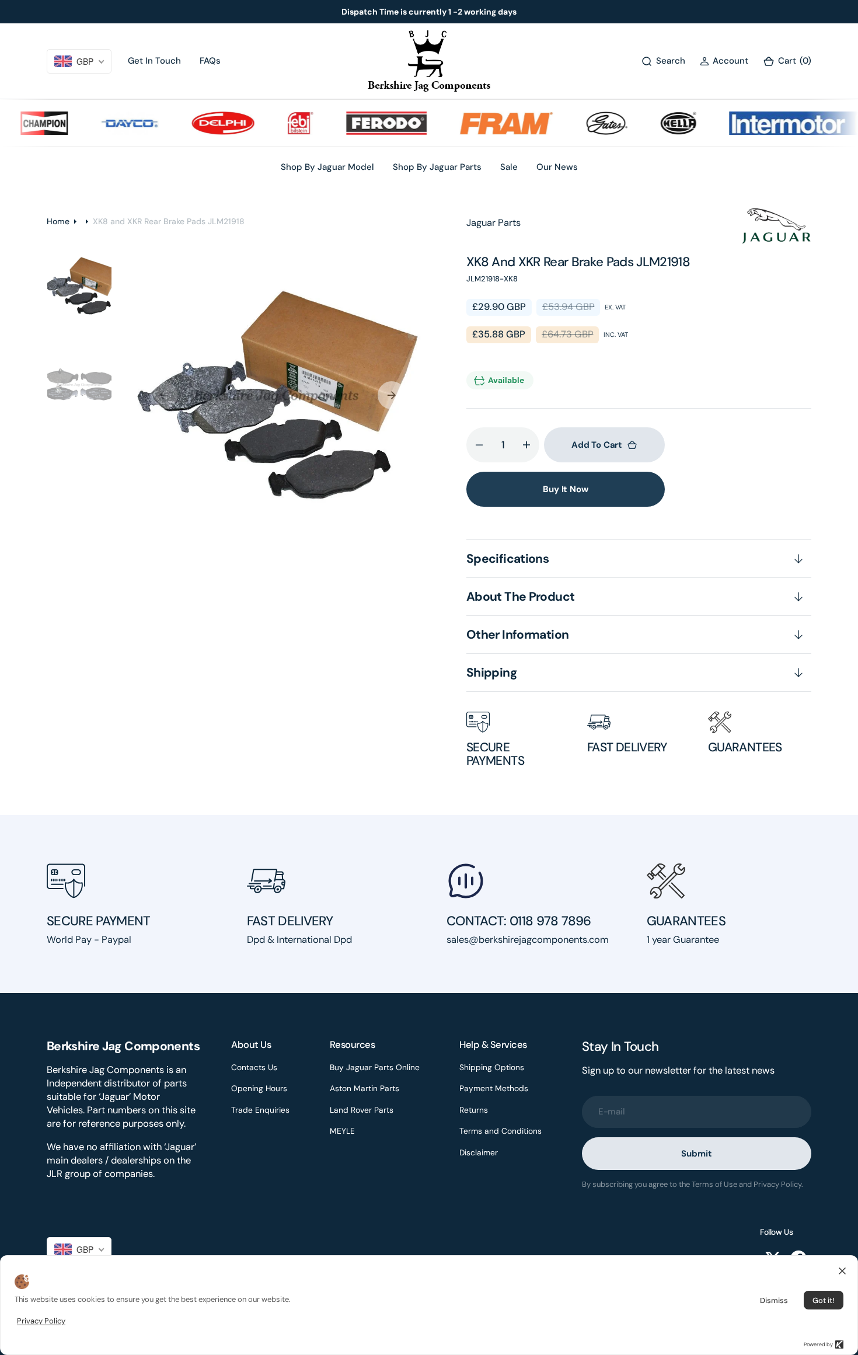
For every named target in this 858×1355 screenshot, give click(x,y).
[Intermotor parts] (783, 123)
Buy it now (565, 489)
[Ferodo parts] (366, 123)
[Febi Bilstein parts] (280, 123)
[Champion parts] (24, 123)
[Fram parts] (486, 123)
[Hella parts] (658, 123)
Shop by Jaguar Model (327, 167)
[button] (724, 61)
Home (58, 221)
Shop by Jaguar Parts (437, 167)
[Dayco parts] (110, 123)
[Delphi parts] (203, 123)
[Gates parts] (587, 123)
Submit (696, 1153)
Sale (509, 167)
